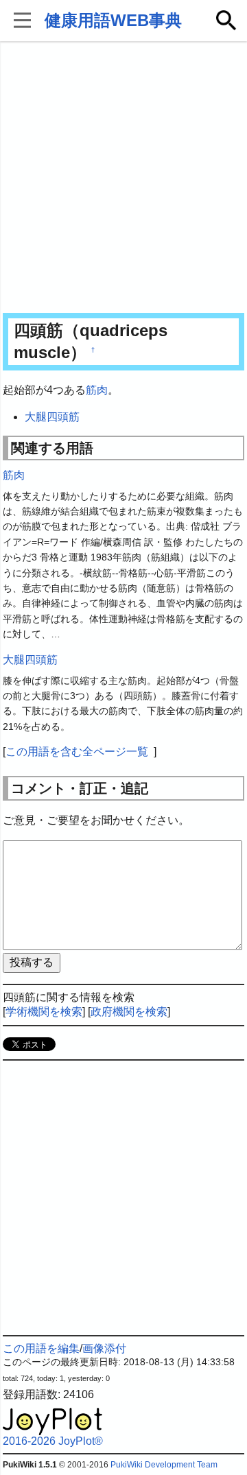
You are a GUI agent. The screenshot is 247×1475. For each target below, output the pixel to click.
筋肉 (97, 390)
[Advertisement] (123, 178)
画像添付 (104, 1348)
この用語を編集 (41, 1348)
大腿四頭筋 (52, 417)
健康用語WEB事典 (113, 20)
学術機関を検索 (43, 1011)
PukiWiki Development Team (163, 1465)
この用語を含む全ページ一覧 (76, 751)
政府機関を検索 (129, 1011)
